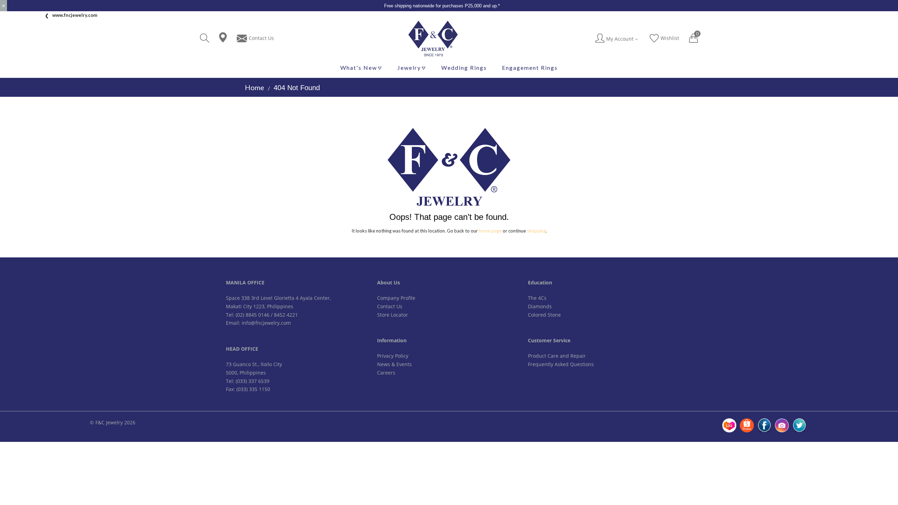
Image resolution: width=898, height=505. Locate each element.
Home (254, 87)
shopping (536, 231)
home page (490, 231)
